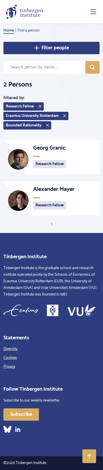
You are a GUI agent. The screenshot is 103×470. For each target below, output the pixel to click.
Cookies (10, 358)
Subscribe (21, 414)
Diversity (10, 349)
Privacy (9, 366)
